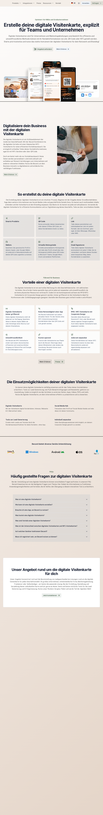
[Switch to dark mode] (78, 3)
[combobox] (73, 3)
